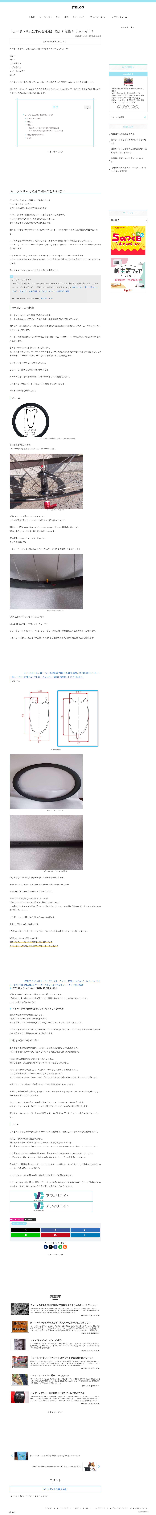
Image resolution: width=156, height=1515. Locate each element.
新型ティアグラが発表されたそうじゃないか (128, 141)
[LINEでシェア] (25, 1235)
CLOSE (87, 107)
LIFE (86, 1508)
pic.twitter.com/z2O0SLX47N (57, 291)
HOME (49, 1508)
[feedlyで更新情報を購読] (60, 1247)
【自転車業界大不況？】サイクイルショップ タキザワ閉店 (128, 169)
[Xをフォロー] (51, 1247)
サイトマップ (100, 1508)
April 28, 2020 (46, 298)
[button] (145, 117)
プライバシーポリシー (120, 1508)
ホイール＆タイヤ (17, 1219)
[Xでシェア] (25, 1230)
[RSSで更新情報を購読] (65, 1247)
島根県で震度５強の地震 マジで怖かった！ (128, 160)
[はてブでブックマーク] (85, 1230)
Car (76, 1508)
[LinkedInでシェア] (85, 1235)
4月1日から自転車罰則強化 (122, 134)
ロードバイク (31, 1219)
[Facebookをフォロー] (55, 1247)
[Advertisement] (55, 170)
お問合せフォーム (141, 1508)
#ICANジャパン (37, 291)
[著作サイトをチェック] (46, 1247)
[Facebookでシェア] (55, 1230)
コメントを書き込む (57, 1489)
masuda (129, 85)
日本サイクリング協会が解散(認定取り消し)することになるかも (129, 151)
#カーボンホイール (23, 291)
